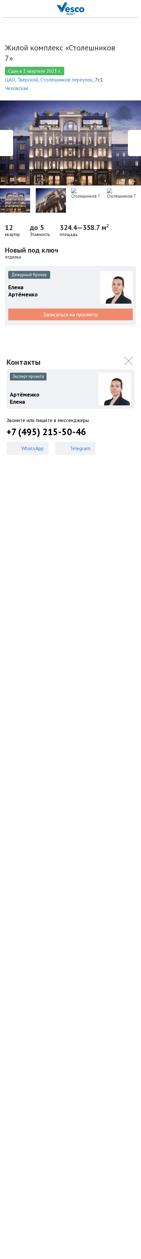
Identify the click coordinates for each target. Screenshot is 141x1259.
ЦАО (10, 79)
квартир (12, 234)
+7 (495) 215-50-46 (46, 432)
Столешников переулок (66, 79)
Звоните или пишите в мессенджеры (48, 420)
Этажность (40, 234)
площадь (68, 234)
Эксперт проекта (28, 376)
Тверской (27, 79)
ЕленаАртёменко (23, 291)
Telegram (80, 448)
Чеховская (16, 88)
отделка (13, 257)
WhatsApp (32, 448)
